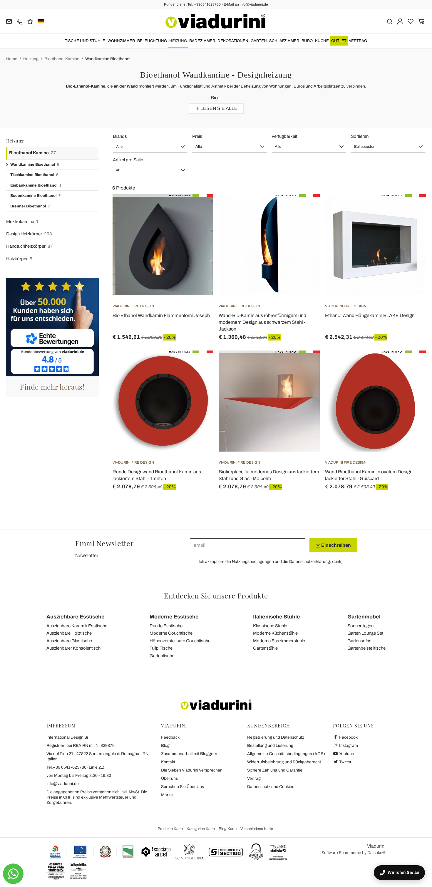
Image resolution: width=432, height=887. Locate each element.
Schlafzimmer (284, 41)
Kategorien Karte (201, 829)
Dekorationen (232, 41)
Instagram (348, 745)
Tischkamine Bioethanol (34, 175)
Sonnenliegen (360, 625)
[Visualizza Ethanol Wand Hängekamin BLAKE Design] (411, 209)
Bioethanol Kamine (61, 59)
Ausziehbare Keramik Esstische (76, 625)
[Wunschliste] (198, 223)
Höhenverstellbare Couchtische (180, 640)
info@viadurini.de (62, 784)
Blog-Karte (228, 829)
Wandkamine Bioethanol (107, 59)
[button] (150, 146)
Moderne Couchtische (171, 633)
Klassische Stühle (270, 625)
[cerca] (389, 21)
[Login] (400, 21)
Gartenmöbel (364, 617)
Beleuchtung (152, 41)
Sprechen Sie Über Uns (182, 786)
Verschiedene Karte (256, 829)
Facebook (348, 737)
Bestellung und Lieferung (270, 745)
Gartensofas (359, 640)
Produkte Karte (170, 829)
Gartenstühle (265, 648)
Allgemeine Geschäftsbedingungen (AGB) (286, 754)
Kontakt (168, 762)
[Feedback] (30, 21)
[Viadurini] (215, 21)
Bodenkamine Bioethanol (35, 196)
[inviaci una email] (9, 21)
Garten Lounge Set (365, 633)
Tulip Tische (161, 648)
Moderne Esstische (174, 617)
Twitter (344, 762)
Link (337, 561)
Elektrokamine (22, 221)
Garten (259, 41)
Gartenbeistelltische (366, 648)
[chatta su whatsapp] (13, 873)
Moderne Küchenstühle (275, 633)
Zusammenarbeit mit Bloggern (189, 754)
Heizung (178, 41)
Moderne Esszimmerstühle (279, 640)
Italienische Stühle (276, 617)
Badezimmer (202, 41)
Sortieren (360, 136)
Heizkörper (19, 258)
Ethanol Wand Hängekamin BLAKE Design (370, 315)
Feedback (170, 737)
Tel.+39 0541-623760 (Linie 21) (75, 767)
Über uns (169, 778)
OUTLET (338, 41)
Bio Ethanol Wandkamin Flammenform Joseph (161, 315)
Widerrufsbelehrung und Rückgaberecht (284, 762)
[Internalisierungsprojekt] (92, 852)
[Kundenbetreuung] (19, 21)
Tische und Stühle (85, 41)
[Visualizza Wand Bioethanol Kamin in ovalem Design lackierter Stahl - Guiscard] (411, 365)
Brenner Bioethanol (30, 206)
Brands (120, 136)
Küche (322, 41)
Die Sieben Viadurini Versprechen (191, 770)
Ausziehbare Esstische (75, 617)
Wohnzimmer (121, 41)
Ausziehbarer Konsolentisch (73, 648)
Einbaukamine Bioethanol (35, 185)
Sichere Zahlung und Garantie (274, 770)
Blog (165, 745)
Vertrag (358, 41)
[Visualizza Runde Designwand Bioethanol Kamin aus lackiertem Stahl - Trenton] (198, 365)
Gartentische (162, 655)
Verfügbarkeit (284, 136)
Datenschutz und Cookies (270, 786)
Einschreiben (335, 545)
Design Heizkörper (29, 234)
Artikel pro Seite (128, 159)
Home (11, 59)
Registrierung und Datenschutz (275, 737)
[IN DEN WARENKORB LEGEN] (198, 209)
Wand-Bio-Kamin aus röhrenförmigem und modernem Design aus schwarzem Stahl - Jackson (262, 322)
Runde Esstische (166, 625)
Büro (307, 41)
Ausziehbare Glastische (69, 640)
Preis (197, 136)
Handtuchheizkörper (29, 246)
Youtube (346, 754)
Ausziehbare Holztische (69, 633)
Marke (167, 795)
